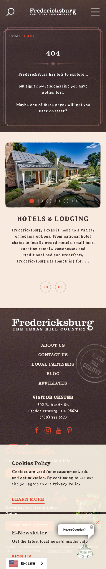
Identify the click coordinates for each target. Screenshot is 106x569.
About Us (53, 345)
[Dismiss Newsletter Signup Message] (97, 522)
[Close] (97, 452)
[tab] (31, 201)
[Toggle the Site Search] (10, 12)
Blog (53, 373)
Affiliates (53, 383)
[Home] (53, 12)
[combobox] (26, 563)
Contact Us (53, 354)
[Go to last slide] (45, 286)
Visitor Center (53, 397)
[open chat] (86, 550)
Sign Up (22, 557)
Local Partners (53, 364)
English (28, 563)
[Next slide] (60, 286)
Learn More (28, 499)
